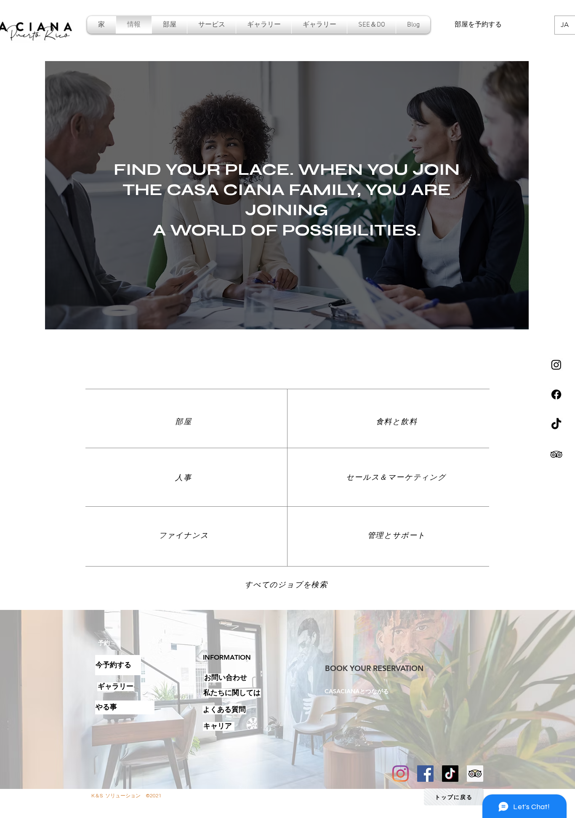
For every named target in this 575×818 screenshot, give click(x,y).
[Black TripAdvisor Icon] (556, 454)
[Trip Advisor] (475, 773)
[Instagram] (556, 364)
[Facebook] (556, 394)
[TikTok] (556, 424)
